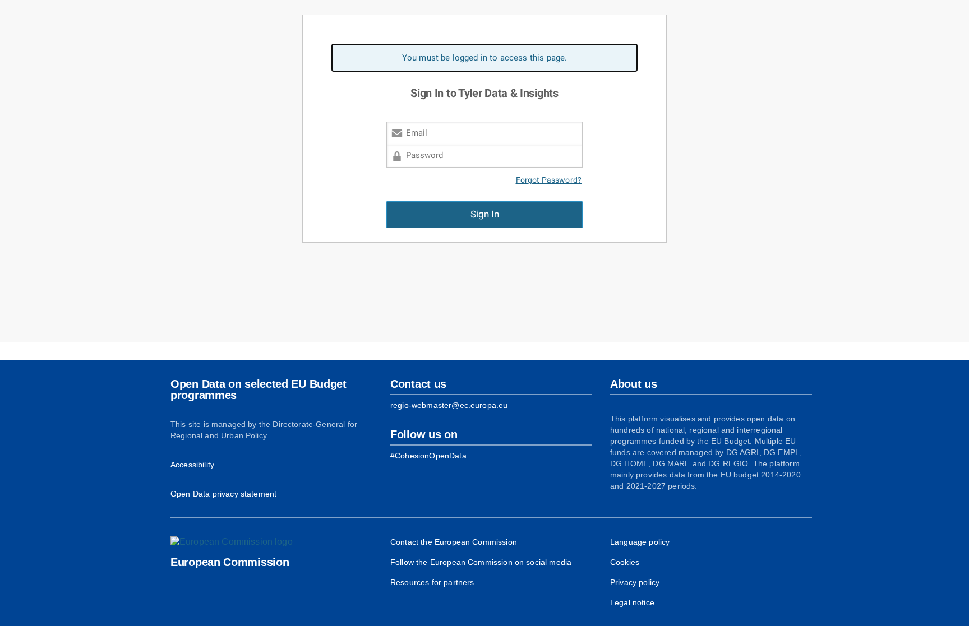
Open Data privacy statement (223, 493)
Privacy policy (634, 582)
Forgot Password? (549, 180)
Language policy (640, 541)
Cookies (624, 562)
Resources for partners (432, 582)
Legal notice (632, 602)
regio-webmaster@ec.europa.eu (448, 405)
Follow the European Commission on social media (480, 562)
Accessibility (192, 464)
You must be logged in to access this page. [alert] (484, 58)
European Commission (229, 562)
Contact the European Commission (453, 541)
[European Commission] (231, 542)
